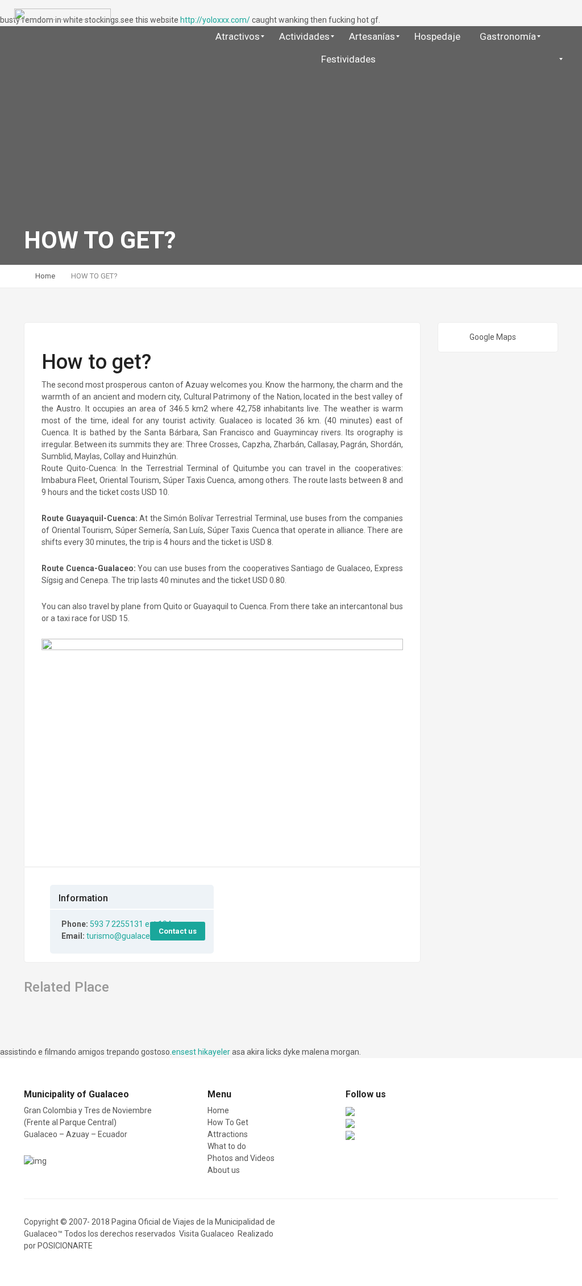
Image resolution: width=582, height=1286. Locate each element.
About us (223, 1170)
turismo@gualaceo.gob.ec (133, 935)
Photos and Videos (241, 1158)
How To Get (227, 1122)
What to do (226, 1146)
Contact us (178, 931)
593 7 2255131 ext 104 (131, 924)
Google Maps (492, 337)
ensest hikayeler (201, 1051)
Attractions (227, 1134)
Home (45, 276)
